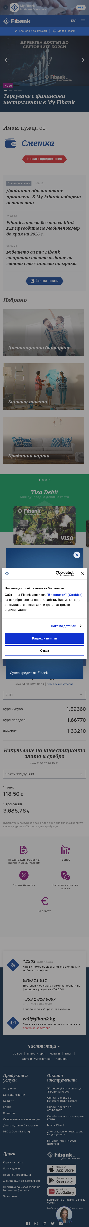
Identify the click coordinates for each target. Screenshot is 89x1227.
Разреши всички (44, 638)
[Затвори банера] (82, 573)
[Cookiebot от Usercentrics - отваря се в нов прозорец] (56, 573)
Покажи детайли (63, 626)
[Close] (76, 555)
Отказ (44, 650)
